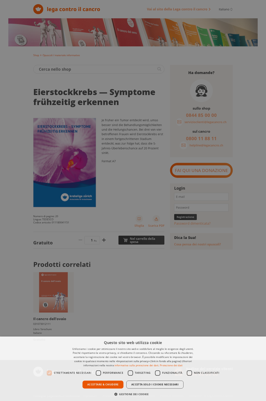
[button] (133, 394)
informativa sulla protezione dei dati (136, 365)
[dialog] (133, 369)
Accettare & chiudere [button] (103, 384)
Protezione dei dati (171, 365)
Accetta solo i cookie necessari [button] (155, 384)
